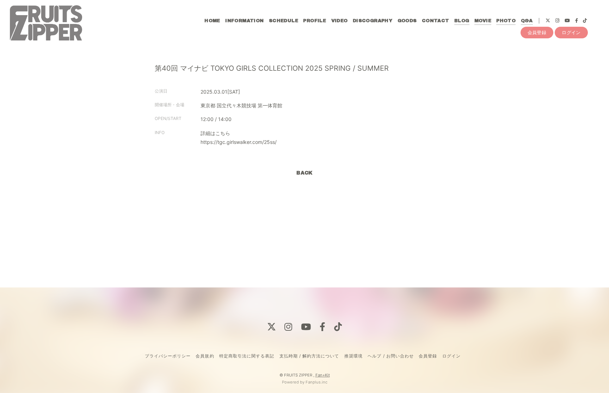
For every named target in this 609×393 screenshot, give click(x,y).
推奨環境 (353, 356)
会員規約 (205, 356)
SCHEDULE (283, 20)
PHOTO (506, 20)
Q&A (527, 20)
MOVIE (482, 20)
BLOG (461, 20)
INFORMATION (244, 20)
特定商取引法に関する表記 (246, 356)
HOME (212, 20)
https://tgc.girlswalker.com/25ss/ (239, 142)
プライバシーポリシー (168, 356)
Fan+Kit (322, 375)
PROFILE (314, 20)
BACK (304, 173)
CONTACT (435, 20)
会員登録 (537, 32)
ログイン (571, 32)
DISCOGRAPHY (372, 20)
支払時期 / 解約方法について (309, 356)
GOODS (407, 20)
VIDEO (339, 20)
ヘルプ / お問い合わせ (390, 356)
